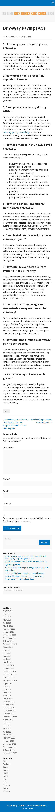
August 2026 (8, 611)
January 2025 (8, 668)
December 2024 (9, 671)
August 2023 (8, 719)
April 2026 (7, 623)
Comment (8, 447)
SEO (5, 782)
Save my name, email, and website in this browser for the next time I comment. (26, 520)
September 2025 (10, 644)
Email (6, 491)
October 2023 (8, 713)
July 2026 (6, 614)
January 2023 (8, 741)
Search (8, 538)
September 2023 (10, 716)
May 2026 (7, 620)
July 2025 (6, 650)
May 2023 (7, 729)
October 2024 (8, 677)
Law (5, 779)
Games (6, 767)
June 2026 (7, 617)
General (6, 770)
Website (7, 503)
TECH (5, 788)
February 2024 (9, 701)
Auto (5, 761)
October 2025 (8, 641)
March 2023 (8, 735)
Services (6, 785)
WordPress (34, 805)
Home (6, 411)
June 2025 (7, 653)
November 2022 (9, 747)
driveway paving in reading (16, 132)
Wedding (6, 791)
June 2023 (7, 726)
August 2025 (8, 647)
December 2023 (9, 707)
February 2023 (9, 738)
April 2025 (7, 659)
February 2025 (9, 665)
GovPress (22, 805)
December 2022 (9, 744)
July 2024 (6, 686)
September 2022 (10, 753)
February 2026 (9, 629)
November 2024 (9, 674)
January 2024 (8, 704)
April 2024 (7, 695)
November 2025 (9, 638)
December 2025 (9, 635)
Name (6, 479)
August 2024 (8, 683)
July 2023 (6, 722)
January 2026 (8, 632)
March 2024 (8, 698)
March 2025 (8, 662)
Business (6, 764)
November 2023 (9, 710)
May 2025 (7, 656)
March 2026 (8, 626)
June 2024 (7, 689)
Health (5, 773)
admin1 (29, 36)
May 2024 (7, 692)
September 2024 (10, 680)
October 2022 (8, 750)
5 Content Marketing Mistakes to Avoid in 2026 (24, 573)
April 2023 (7, 732)
